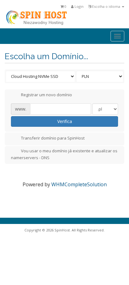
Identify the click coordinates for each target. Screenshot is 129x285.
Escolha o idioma (106, 6)
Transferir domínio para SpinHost (53, 138)
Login (79, 6)
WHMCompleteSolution (79, 184)
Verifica (64, 121)
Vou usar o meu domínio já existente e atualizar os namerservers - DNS (64, 154)
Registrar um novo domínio (46, 95)
